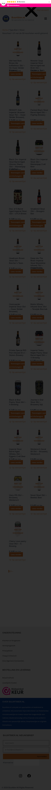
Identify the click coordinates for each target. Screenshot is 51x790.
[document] (25, 395)
